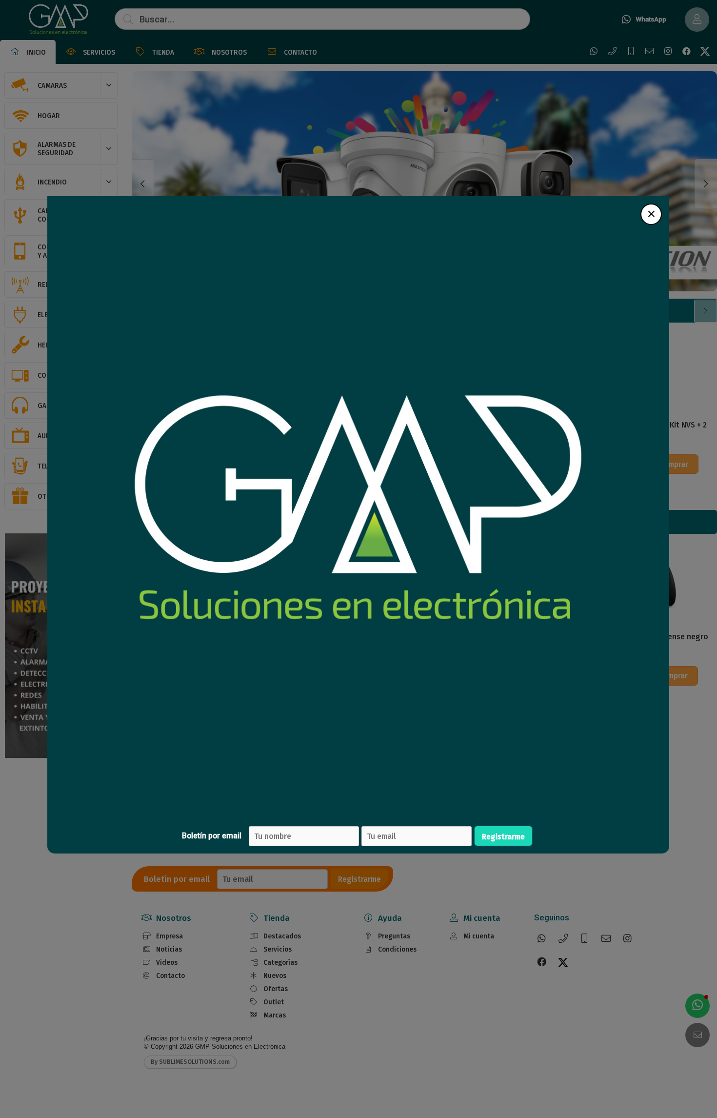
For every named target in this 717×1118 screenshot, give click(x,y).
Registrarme (503, 836)
